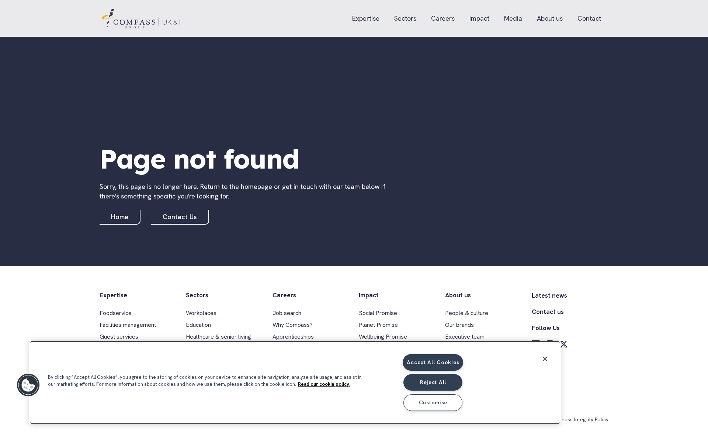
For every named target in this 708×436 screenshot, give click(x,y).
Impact (479, 18)
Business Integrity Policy (580, 419)
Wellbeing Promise (383, 336)
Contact (589, 18)
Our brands (459, 324)
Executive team (465, 336)
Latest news (549, 295)
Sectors (405, 18)
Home (119, 216)
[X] (564, 344)
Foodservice (116, 312)
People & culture (466, 312)
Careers (443, 18)
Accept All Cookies (433, 362)
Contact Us (180, 216)
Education (198, 324)
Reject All (433, 382)
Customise (433, 402)
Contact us (548, 311)
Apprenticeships (293, 336)
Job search (287, 312)
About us (550, 18)
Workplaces (201, 312)
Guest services (119, 336)
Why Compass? (293, 324)
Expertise (365, 18)
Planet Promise (378, 324)
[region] (295, 382)
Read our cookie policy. (324, 384)
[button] (28, 385)
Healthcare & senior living (218, 336)
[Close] (545, 359)
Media (513, 18)
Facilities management (128, 324)
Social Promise (378, 312)
